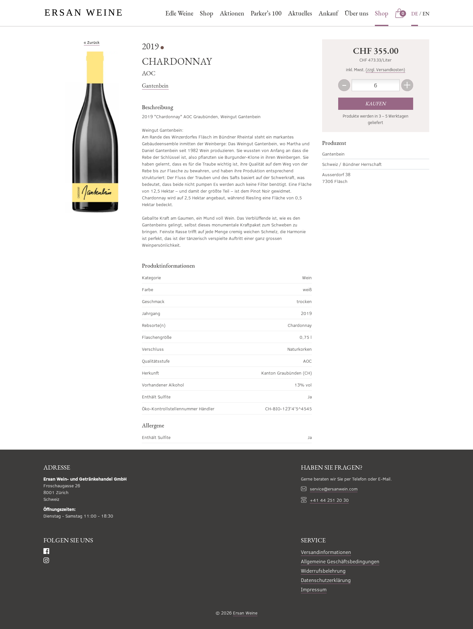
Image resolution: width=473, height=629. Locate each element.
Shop (206, 13)
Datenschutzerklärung (326, 580)
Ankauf (328, 13)
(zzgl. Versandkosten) (385, 69)
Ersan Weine (245, 613)
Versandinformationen (326, 551)
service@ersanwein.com (333, 489)
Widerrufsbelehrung (323, 570)
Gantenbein (155, 85)
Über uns (356, 13)
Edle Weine (179, 13)
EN (426, 13)
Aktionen (232, 13)
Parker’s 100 (266, 13)
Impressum (314, 589)
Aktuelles (300, 13)
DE (414, 13)
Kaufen (375, 103)
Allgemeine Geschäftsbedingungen (340, 561)
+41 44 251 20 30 (329, 500)
